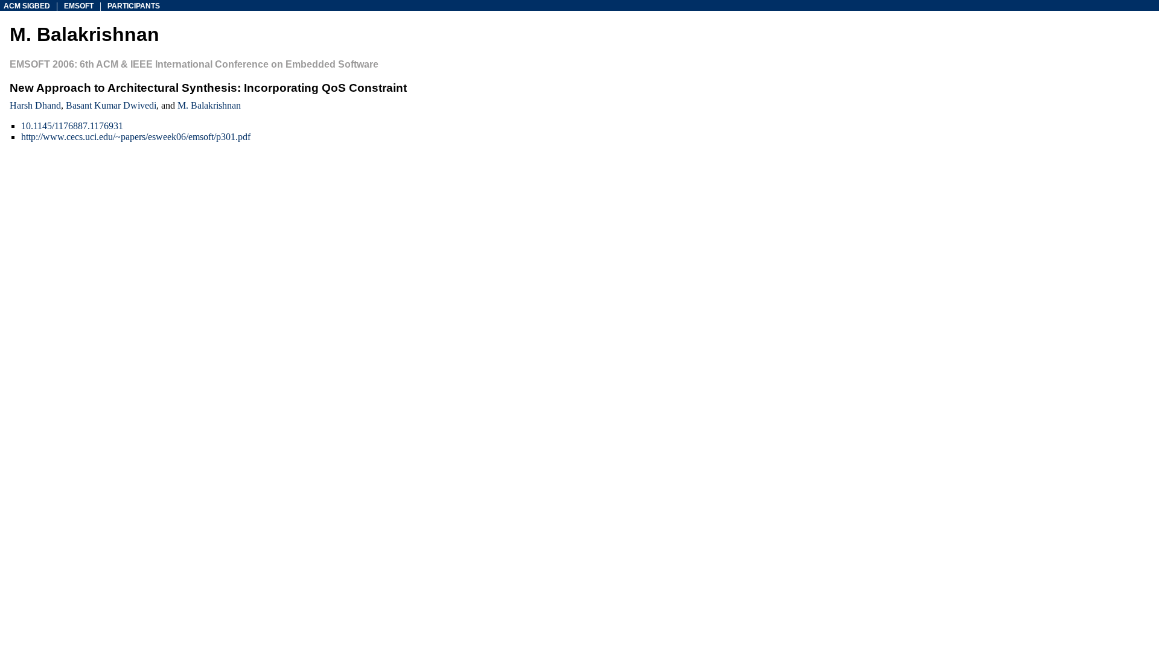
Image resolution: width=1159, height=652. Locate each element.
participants (133, 6)
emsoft (79, 6)
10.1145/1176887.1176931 (72, 126)
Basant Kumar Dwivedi (111, 105)
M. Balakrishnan (209, 105)
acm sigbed (27, 6)
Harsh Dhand (35, 105)
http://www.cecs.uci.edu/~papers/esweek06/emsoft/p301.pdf (136, 137)
